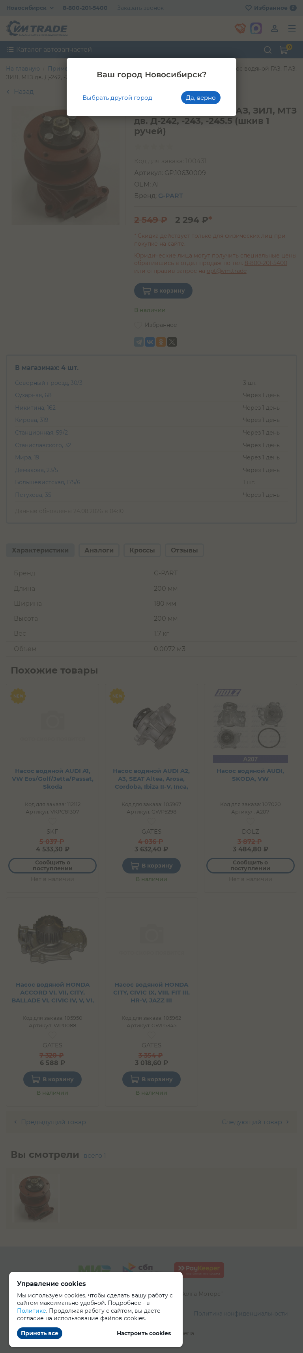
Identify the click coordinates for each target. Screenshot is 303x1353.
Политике (31, 1310)
